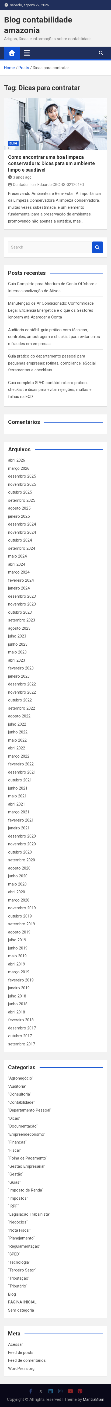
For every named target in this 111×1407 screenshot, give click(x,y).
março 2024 (18, 572)
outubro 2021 (20, 780)
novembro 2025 (22, 484)
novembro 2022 (22, 692)
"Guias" (14, 1182)
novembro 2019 (22, 908)
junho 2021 (17, 788)
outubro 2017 (20, 1035)
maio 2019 (17, 956)
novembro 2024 (22, 532)
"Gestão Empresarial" (27, 1166)
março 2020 (18, 900)
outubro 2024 (20, 540)
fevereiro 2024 (21, 580)
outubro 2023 (20, 612)
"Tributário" (17, 1286)
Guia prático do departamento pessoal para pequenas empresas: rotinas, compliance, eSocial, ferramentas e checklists (52, 363)
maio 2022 (17, 740)
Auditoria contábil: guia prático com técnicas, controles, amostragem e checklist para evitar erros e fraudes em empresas (54, 336)
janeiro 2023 (19, 676)
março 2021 (18, 812)
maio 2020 (17, 884)
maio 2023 (17, 652)
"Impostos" (18, 1198)
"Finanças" (17, 1142)
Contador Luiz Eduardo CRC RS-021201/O (48, 184)
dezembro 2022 (22, 684)
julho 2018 (17, 996)
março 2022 (18, 756)
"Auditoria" (17, 1086)
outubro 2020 (20, 852)
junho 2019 (17, 948)
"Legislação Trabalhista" (29, 1214)
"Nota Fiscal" (19, 1230)
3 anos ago (22, 177)
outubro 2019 (20, 916)
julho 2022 (17, 724)
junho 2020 (17, 876)
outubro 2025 (20, 492)
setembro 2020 (21, 860)
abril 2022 (16, 748)
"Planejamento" (21, 1238)
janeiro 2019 (19, 988)
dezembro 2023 (22, 596)
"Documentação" (23, 1126)
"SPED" (14, 1254)
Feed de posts (20, 1352)
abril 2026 (16, 460)
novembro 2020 (22, 844)
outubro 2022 (20, 700)
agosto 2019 (19, 932)
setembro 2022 (21, 708)
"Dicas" (14, 1118)
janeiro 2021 (19, 828)
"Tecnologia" (19, 1262)
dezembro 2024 (22, 524)
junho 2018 (17, 1004)
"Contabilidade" (21, 1102)
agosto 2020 (19, 868)
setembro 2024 (21, 548)
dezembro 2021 (22, 772)
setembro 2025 (21, 500)
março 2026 (18, 468)
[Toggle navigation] (27, 53)
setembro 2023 (21, 620)
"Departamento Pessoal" (29, 1110)
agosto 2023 (19, 628)
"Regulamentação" (24, 1246)
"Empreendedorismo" (26, 1134)
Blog (13, 143)
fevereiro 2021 (21, 820)
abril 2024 (16, 564)
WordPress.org (21, 1368)
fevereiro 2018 (21, 1020)
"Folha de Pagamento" (27, 1158)
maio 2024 (17, 556)
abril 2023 (16, 660)
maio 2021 (17, 796)
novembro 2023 (22, 604)
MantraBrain (93, 1399)
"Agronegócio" (20, 1078)
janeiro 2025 (19, 516)
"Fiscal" (14, 1150)
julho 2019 (17, 940)
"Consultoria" (19, 1094)
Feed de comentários (27, 1360)
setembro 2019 (21, 924)
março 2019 (18, 972)
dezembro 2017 (22, 1028)
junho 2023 (17, 644)
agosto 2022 (19, 716)
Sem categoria (21, 1310)
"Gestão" (15, 1174)
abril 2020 (16, 892)
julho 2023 (17, 636)
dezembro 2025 (22, 476)
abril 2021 (16, 804)
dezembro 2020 (22, 836)
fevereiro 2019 (21, 980)
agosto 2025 (19, 508)
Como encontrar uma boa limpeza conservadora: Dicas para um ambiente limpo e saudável (51, 163)
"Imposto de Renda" (25, 1190)
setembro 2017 (21, 1044)
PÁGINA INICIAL (22, 1302)
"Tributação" (18, 1278)
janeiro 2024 (19, 588)
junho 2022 (17, 732)
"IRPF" (13, 1206)
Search (97, 247)
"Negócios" (18, 1222)
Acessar (15, 1344)
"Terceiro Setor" (22, 1270)
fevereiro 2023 (21, 668)
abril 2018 (16, 1012)
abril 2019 (16, 964)
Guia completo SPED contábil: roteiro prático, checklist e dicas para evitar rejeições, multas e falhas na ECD (50, 389)
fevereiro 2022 (21, 764)
